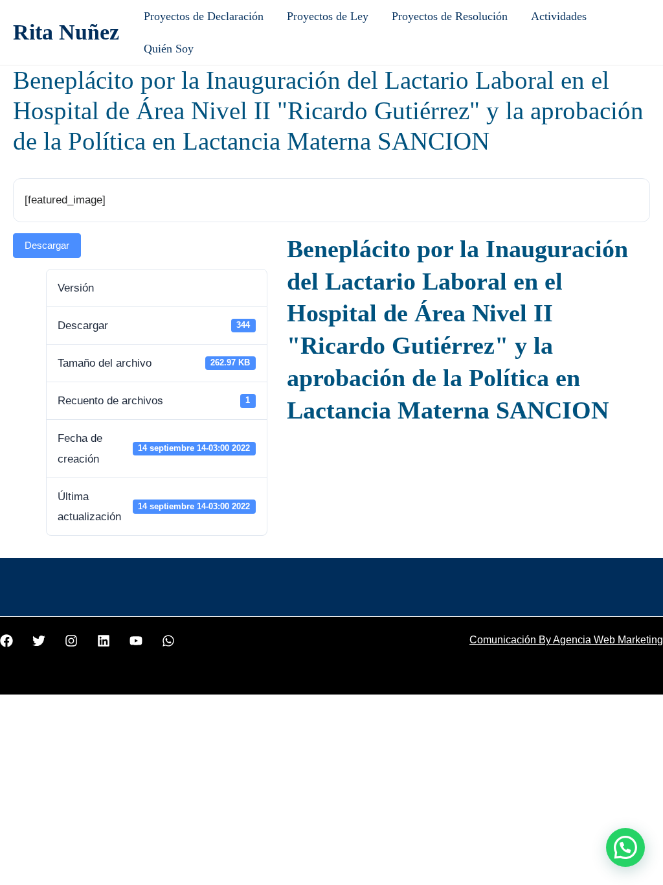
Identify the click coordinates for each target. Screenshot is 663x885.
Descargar (47, 245)
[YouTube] (135, 640)
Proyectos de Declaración (204, 16)
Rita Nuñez (66, 32)
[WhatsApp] (168, 640)
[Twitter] (38, 640)
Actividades (559, 16)
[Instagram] (71, 640)
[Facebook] (6, 640)
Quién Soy (169, 48)
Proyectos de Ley (327, 16)
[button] (625, 847)
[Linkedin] (103, 640)
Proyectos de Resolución (450, 16)
